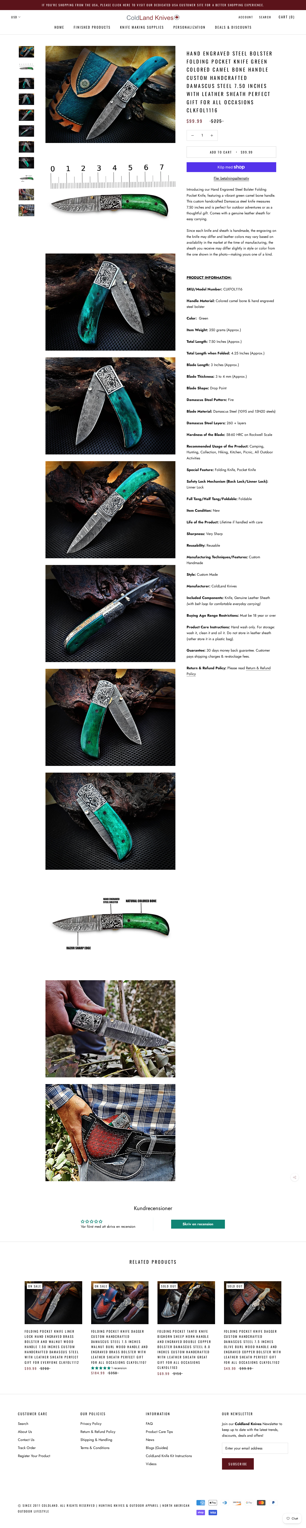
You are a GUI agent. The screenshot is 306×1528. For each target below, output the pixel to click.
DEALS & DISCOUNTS (233, 27)
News (150, 1439)
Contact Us (26, 1439)
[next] (292, 1324)
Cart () (287, 16)
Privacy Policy (90, 1423)
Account (246, 17)
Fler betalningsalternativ (231, 178)
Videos (151, 1463)
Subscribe (237, 1464)
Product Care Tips (159, 1431)
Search (265, 17)
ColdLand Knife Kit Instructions (169, 1455)
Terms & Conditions (94, 1447)
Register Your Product (34, 1455)
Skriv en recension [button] (198, 1224)
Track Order (27, 1447)
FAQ (149, 1423)
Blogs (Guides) (157, 1447)
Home (59, 27)
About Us (25, 1431)
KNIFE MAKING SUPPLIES (142, 27)
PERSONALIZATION (189, 27)
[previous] (14, 1324)
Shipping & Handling (96, 1439)
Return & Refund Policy (97, 1431)
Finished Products (92, 27)
